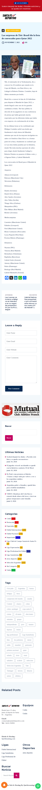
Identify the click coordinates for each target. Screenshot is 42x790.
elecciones (29, 614)
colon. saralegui (12, 609)
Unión (9, 570)
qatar (25, 650)
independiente (12, 624)
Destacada (10, 522)
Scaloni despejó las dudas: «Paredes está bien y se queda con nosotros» (21, 7)
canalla (29, 599)
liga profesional (12, 635)
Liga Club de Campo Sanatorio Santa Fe (21, 541)
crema (9, 614)
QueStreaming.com (8, 739)
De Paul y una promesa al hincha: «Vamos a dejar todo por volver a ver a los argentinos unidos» (21, 476)
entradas (10, 619)
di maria (18, 614)
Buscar (8, 426)
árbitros (18, 676)
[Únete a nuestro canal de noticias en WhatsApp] (38, 786)
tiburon (29, 671)
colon (28, 604)
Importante (11, 537)
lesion (18, 630)
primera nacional (13, 650)
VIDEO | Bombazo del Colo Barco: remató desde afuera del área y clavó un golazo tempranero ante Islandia (21, 496)
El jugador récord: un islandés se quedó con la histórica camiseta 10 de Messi (21, 467)
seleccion (30, 660)
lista (8, 640)
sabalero (10, 660)
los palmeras (18, 640)
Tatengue (10, 671)
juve (22, 624)
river (17, 655)
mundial (18, 645)
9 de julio (10, 588)
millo (8, 645)
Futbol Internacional (14, 530)
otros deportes (12, 559)
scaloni (19, 660)
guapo (19, 619)
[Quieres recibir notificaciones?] (4, 785)
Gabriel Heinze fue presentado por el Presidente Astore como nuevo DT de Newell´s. (30, 302)
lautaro (31, 624)
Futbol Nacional (12, 534)
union (9, 676)
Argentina (21, 588)
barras (31, 588)
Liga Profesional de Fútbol (16, 551)
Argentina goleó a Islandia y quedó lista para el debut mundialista (21, 486)
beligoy (9, 594)
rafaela (9, 655)
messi (29, 640)
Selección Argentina (14, 562)
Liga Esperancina (13, 547)
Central (9, 604)
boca (18, 594)
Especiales (10, 526)
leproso (9, 630)
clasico (18, 604)
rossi (25, 655)
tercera (20, 671)
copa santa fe (27, 609)
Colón (9, 519)
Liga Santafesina (13, 555)
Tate (27, 666)
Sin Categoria (13, 30)
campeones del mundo (15, 599)
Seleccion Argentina (14, 666)
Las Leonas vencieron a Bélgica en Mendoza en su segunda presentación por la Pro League (11, 303)
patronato (28, 645)
